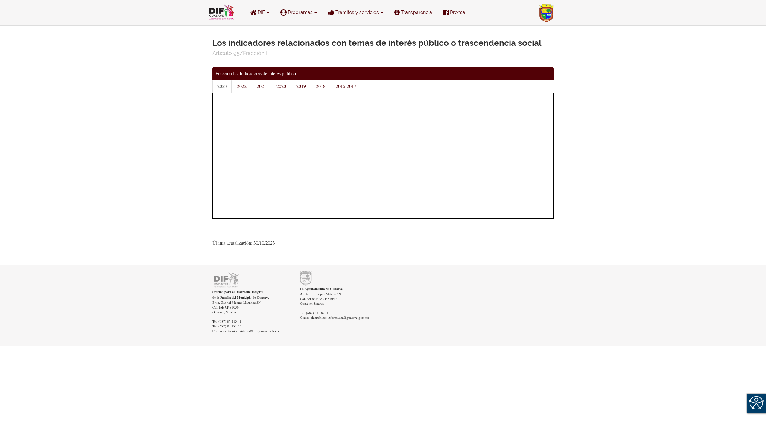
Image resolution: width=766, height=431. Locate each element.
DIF (261, 12)
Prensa (457, 12)
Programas (300, 12)
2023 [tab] (222, 86)
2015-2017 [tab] (346, 86)
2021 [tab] (261, 86)
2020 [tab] (281, 86)
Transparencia (416, 12)
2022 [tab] (242, 86)
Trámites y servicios (357, 12)
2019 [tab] (301, 86)
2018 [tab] (321, 86)
